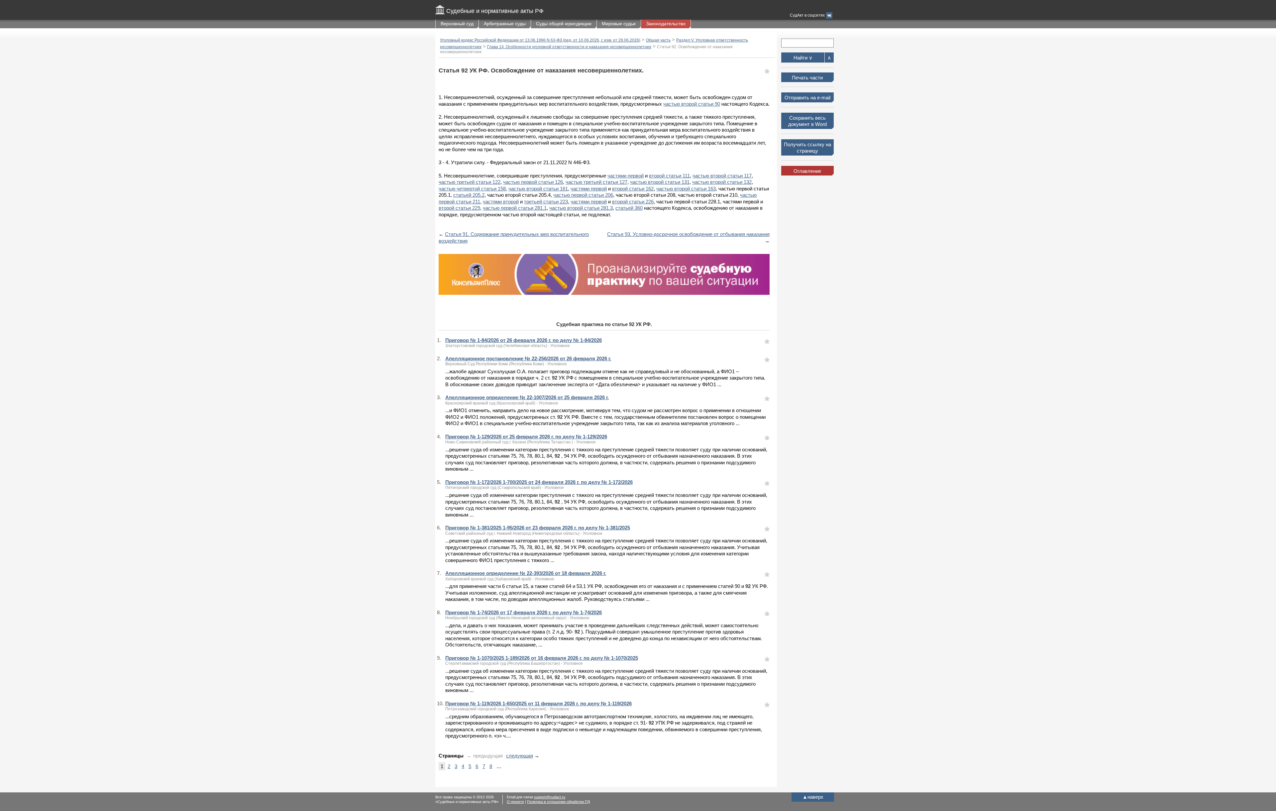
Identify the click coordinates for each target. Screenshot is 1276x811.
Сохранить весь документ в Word (807, 121)
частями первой (625, 175)
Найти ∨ (803, 57)
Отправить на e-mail (807, 97)
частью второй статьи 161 (538, 188)
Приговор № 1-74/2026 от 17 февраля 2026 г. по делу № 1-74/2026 (523, 612)
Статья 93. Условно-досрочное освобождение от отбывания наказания (688, 234)
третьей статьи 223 (546, 201)
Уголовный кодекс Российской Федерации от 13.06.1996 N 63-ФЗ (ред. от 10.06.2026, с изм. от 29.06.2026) (540, 40)
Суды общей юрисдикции (563, 23)
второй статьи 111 (669, 175)
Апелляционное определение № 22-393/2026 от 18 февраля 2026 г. (525, 573)
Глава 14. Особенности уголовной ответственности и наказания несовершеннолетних (569, 47)
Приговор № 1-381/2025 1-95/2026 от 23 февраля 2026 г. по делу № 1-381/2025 (537, 527)
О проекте (515, 802)
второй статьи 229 (459, 208)
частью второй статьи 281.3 (581, 208)
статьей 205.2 (468, 195)
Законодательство (666, 23)
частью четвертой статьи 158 (472, 188)
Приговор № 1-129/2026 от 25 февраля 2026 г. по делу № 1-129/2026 (526, 436)
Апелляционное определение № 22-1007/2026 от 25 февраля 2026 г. (527, 397)
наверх (812, 797)
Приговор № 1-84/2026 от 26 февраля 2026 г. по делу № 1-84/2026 (523, 340)
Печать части (807, 77)
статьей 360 (629, 208)
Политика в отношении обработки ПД (558, 802)
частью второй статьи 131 (660, 182)
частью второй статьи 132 (722, 182)
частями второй (501, 201)
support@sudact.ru (549, 797)
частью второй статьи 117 (722, 175)
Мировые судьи (619, 23)
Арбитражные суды (505, 23)
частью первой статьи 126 (533, 182)
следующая (519, 755)
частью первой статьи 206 (583, 195)
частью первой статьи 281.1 (515, 208)
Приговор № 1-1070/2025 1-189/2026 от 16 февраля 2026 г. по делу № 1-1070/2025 (541, 658)
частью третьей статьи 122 (469, 182)
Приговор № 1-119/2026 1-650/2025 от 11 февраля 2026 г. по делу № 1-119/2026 (538, 703)
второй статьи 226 (633, 201)
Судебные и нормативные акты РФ (495, 11)
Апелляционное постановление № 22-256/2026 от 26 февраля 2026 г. (528, 358)
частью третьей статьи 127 (596, 182)
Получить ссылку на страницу (807, 148)
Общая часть (658, 40)
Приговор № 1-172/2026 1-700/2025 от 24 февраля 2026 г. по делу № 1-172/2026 (539, 482)
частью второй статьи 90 (691, 104)
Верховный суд (457, 23)
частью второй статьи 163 (686, 188)
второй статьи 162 (633, 188)
